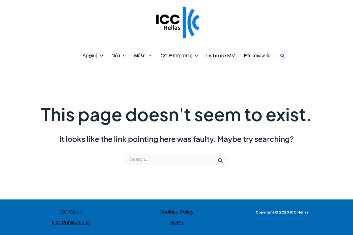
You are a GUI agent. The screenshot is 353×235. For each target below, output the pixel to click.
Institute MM (221, 55)
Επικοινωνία (257, 55)
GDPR (176, 222)
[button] (282, 56)
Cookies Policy (176, 212)
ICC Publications (71, 222)
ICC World (70, 212)
